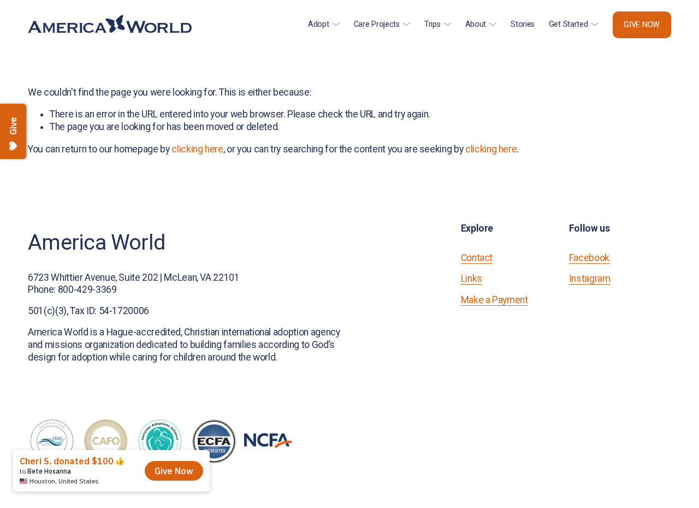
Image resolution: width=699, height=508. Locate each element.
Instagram (590, 278)
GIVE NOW (642, 24)
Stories (523, 24)
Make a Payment (494, 299)
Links (471, 278)
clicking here (197, 149)
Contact (477, 257)
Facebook (589, 257)
